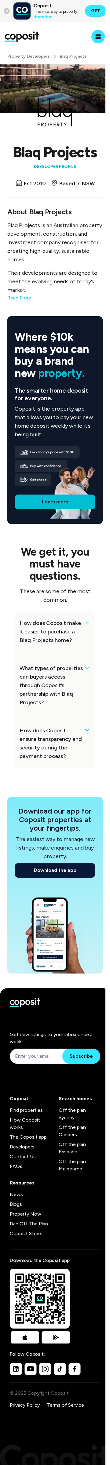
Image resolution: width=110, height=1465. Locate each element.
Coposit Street (26, 1233)
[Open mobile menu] (98, 37)
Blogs (16, 1204)
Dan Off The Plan (29, 1224)
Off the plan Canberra (72, 1130)
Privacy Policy (25, 1405)
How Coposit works (25, 1123)
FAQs (16, 1166)
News (16, 1194)
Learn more (55, 502)
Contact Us (23, 1156)
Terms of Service (65, 1405)
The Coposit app (28, 1137)
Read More (19, 298)
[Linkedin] (16, 1369)
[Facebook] (74, 1369)
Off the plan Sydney (72, 1113)
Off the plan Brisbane (72, 1148)
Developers (22, 1147)
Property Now (25, 1214)
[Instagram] (45, 1369)
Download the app (55, 870)
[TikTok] (60, 1369)
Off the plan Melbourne (72, 1165)
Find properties (26, 1110)
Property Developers (28, 56)
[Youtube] (30, 1369)
